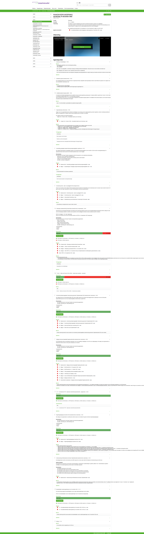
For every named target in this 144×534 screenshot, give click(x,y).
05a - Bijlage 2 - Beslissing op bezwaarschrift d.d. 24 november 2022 (72, 248)
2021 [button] (34, 58)
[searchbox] (92, 5)
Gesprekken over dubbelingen (62, 266)
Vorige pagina (107, 14)
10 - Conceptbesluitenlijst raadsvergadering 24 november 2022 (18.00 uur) (73, 507)
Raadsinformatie (47, 8)
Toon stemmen (60, 235)
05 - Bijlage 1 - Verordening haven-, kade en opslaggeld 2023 (71, 195)
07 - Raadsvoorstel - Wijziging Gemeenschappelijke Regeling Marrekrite (73, 365)
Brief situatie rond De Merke (62, 136)
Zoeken (77, 2)
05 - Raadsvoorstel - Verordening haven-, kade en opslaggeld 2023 (72, 192)
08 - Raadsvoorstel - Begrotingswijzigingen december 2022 (70, 439)
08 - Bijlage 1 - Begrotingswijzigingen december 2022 (70, 441)
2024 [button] (34, 14)
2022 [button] (34, 19)
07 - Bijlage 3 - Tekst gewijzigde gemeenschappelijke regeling (71, 371)
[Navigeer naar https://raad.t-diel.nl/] (40, 4)
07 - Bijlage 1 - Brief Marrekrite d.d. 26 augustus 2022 (70, 367)
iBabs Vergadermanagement (98, 533)
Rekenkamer (60, 8)
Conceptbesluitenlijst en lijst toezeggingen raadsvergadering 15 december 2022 (86, 30)
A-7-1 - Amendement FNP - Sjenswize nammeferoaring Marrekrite (68, 407)
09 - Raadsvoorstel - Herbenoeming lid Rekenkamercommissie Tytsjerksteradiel (74, 477)
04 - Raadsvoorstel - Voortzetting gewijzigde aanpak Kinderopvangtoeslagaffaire (74, 164)
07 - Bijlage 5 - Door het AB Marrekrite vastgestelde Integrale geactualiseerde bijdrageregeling (77, 375)
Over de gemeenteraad (68, 8)
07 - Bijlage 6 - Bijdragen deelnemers (67, 377)
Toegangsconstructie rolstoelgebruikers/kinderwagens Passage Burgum (69, 141)
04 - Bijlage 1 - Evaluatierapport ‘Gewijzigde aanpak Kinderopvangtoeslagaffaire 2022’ (75, 166)
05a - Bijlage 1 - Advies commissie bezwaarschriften (69, 246)
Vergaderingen (40, 8)
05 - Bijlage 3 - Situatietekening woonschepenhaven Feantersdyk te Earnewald (74, 199)
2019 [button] (34, 63)
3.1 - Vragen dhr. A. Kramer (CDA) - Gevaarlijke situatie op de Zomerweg (73, 121)
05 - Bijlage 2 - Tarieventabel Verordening (67, 197)
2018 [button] (34, 66)
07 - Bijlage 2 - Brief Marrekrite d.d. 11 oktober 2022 (69, 369)
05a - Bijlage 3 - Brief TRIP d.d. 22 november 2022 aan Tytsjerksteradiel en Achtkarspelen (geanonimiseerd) (79, 250)
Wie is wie (54, 8)
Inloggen (108, 533)
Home (40, 10)
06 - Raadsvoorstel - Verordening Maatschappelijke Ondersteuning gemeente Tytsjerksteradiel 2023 (78, 321)
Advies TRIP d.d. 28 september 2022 (67, 252)
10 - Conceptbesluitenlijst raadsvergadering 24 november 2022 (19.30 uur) (73, 509)
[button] (109, 5)
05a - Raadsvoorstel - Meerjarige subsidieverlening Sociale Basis (72, 244)
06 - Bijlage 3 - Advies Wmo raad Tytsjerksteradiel (69, 327)
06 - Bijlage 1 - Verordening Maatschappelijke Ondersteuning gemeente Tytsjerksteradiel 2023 (77, 323)
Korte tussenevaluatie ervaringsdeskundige (64, 178)
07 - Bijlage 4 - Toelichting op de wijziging (67, 373)
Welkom (34, 8)
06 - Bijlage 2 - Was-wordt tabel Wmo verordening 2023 (70, 325)
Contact (76, 8)
